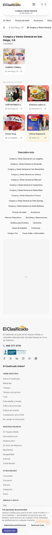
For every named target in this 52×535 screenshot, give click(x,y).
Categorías (7, 489)
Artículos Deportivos (13, 217)
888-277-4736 (13, 345)
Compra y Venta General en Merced (26, 180)
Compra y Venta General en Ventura (26, 174)
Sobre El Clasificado (11, 379)
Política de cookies (11, 410)
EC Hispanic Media (11, 432)
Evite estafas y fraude (12, 401)
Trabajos (6, 388)
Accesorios (35, 212)
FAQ (4, 505)
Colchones (35, 228)
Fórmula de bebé (19, 212)
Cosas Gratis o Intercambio (33, 233)
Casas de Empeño (19, 228)
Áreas (5, 494)
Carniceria (37, 223)
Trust (5, 397)
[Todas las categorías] (34, 4)
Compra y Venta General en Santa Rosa (26, 185)
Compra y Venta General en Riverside (26, 164)
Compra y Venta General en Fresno (26, 195)
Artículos (6, 485)
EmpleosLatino (9, 441)
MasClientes (8, 450)
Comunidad (7, 476)
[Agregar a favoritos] (21, 71)
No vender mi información (13, 419)
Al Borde (6, 459)
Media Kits (7, 383)
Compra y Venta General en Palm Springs (26, 201)
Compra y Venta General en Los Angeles (26, 159)
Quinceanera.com (10, 436)
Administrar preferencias (15, 525)
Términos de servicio (12, 392)
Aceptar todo (9, 531)
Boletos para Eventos (20, 223)
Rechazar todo (37, 525)
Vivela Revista (9, 463)
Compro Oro (13, 233)
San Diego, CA (17, 27)
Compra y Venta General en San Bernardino (26, 169)
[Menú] (44, 4)
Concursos (7, 480)
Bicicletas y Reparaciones (36, 217)
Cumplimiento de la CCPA (13, 415)
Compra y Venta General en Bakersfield (26, 190)
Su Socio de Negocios (12, 445)
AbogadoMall (8, 454)
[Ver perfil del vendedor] (6, 88)
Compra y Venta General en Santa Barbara (26, 206)
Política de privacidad (12, 406)
